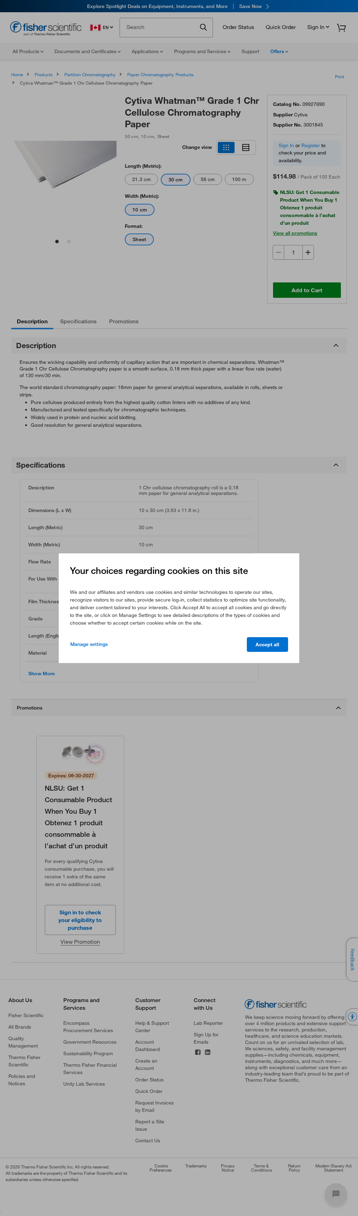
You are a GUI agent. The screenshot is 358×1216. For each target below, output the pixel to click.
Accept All (267, 644)
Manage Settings (89, 644)
